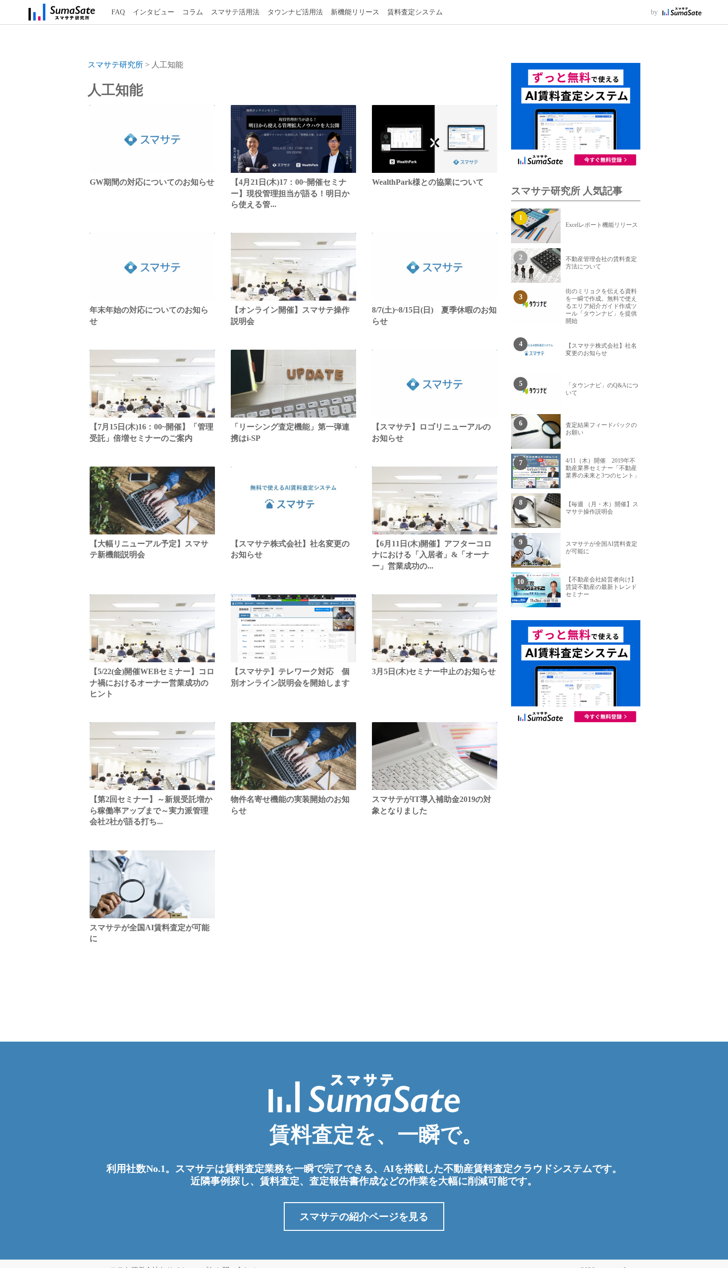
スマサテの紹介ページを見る (364, 1216)
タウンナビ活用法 (295, 12)
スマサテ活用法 (235, 12)
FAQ (118, 12)
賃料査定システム (415, 12)
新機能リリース (355, 12)
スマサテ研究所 (115, 64)
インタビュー (153, 12)
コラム (192, 12)
